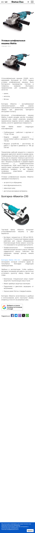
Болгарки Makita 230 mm (10, 260)
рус (6, 2)
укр (2, 2)
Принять (30, 530)
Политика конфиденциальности (9, 529)
